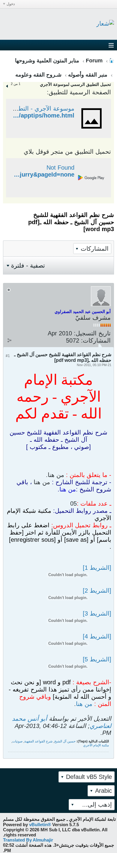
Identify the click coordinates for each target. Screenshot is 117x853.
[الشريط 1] (97, 567)
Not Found (60, 167)
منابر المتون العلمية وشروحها (47, 61)
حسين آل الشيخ (65, 741)
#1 (8, 356)
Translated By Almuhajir (28, 839)
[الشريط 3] (97, 613)
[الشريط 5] (97, 659)
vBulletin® (40, 824)
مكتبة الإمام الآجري (96, 745)
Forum (94, 61)
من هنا (84, 704)
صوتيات (17, 741)
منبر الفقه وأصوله (87, 75)
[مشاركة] (9, 340)
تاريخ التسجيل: (92, 333)
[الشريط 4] (97, 636)
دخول (11, 4)
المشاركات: (96, 340)
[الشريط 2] (97, 590)
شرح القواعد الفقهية (38, 741)
